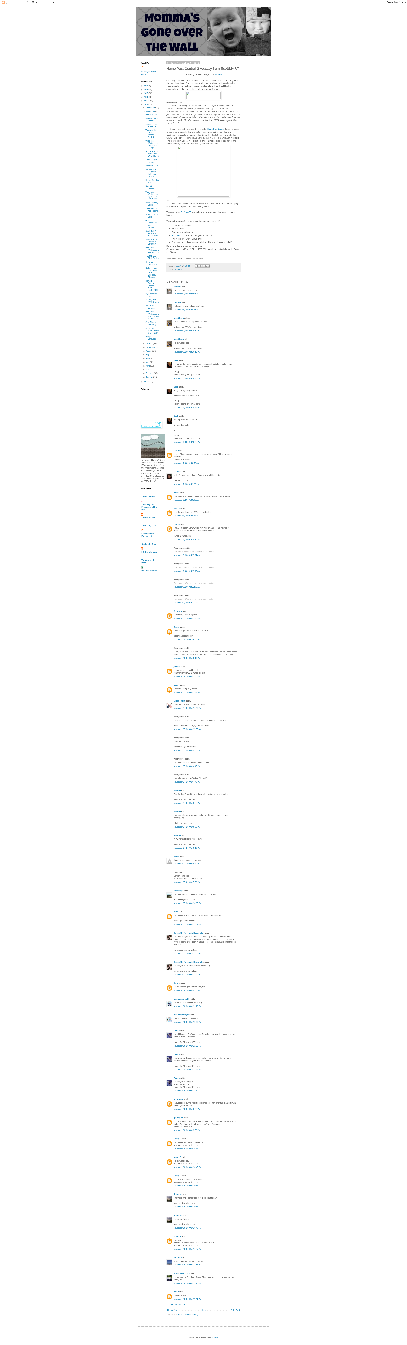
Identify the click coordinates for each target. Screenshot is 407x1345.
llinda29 (177, 508)
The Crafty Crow (148, 525)
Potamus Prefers (149, 571)
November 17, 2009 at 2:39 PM (187, 750)
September (151, 347)
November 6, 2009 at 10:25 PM (187, 378)
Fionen (177, 1031)
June (148, 358)
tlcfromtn (178, 1194)
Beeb (176, 360)
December (150, 108)
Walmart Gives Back (151, 215)
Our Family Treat (148, 544)
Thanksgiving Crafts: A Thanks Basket (151, 133)
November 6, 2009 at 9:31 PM (186, 294)
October (149, 343)
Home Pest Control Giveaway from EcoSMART (151, 285)
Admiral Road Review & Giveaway (151, 241)
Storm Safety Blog (182, 1273)
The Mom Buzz (148, 496)
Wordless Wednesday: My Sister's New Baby (152, 195)
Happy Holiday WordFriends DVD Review (152, 153)
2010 (146, 101)
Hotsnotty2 (179, 891)
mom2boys (179, 318)
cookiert (177, 471)
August (149, 351)
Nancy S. (178, 1139)
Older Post (235, 1310)
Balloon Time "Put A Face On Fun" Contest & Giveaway (151, 272)
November (150, 111)
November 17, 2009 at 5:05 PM (187, 803)
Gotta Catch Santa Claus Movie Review (152, 224)
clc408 (177, 493)
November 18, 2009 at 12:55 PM (187, 1046)
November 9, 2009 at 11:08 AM (187, 603)
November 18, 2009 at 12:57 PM (187, 1091)
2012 (146, 93)
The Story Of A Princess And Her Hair (149, 507)
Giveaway (178, 270)
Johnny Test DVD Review (152, 301)
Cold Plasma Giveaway (151, 323)
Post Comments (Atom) (188, 1315)
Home (204, 1310)
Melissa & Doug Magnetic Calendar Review (152, 172)
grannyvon (178, 1099)
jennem (177, 667)
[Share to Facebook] (205, 266)
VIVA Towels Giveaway (150, 307)
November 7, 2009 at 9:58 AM (186, 463)
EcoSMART (185, 212)
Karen (176, 627)
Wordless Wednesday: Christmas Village (152, 144)
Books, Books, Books (151, 204)
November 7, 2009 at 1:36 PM (186, 484)
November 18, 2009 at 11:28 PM (187, 1283)
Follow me (176, 235)
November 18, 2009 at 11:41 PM (187, 1299)
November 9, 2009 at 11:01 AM (187, 555)
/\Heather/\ (178, 1258)
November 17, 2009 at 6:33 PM (187, 864)
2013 (146, 89)
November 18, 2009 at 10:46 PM (187, 1228)
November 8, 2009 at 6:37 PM (186, 516)
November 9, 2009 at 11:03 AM (187, 571)
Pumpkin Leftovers (150, 337)
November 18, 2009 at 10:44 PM (187, 1149)
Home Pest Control (216, 129)
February (150, 373)
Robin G (177, 790)
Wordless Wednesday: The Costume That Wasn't (152, 315)
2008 (146, 382)
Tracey (177, 450)
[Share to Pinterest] (208, 266)
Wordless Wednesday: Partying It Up (152, 250)
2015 (146, 86)
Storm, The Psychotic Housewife (188, 933)
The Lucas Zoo (148, 518)
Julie (176, 912)
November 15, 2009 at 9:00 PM (187, 640)
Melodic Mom (180, 701)
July (148, 355)
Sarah (176, 983)
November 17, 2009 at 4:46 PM (187, 782)
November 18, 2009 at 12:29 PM (187, 1006)
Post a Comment (177, 1305)
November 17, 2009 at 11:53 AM (187, 729)
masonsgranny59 (182, 999)
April (148, 366)
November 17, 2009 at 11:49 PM (187, 924)
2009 (146, 104)
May (148, 362)
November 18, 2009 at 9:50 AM (187, 990)
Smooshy (178, 611)
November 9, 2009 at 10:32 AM (187, 539)
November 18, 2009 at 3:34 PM (187, 1109)
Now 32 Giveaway (150, 187)
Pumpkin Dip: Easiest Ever (152, 125)
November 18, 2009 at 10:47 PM (187, 1249)
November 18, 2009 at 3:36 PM (187, 1130)
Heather (218, 74)
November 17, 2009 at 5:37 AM (187, 692)
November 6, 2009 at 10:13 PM (187, 352)
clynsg (177, 524)
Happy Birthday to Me (152, 181)
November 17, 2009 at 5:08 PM (187, 827)
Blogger (215, 1337)
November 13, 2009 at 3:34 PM (187, 618)
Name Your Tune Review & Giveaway (152, 330)
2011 (146, 97)
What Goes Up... (152, 115)
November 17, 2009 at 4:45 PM (187, 766)
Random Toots (151, 166)
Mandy (177, 856)
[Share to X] (202, 266)
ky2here (177, 287)
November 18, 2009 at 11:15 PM (187, 1265)
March (149, 369)
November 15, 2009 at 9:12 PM (187, 658)
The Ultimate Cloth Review (152, 257)
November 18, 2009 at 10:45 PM (187, 1167)
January (149, 377)
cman (176, 1292)
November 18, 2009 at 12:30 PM (187, 1022)
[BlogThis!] (199, 266)
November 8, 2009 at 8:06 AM (186, 500)
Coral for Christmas (151, 263)
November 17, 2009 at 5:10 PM (187, 848)
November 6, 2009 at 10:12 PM (187, 331)
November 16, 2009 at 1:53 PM (187, 676)
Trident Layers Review (151, 161)
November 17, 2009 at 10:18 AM (187, 708)
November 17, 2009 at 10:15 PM (187, 903)
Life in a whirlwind (149, 552)
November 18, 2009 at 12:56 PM (187, 1069)
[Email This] (196, 266)
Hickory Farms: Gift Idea (151, 119)
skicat (176, 685)
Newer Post (172, 1310)
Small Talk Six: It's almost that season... (152, 233)
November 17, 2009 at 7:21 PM (187, 882)
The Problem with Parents (152, 209)
